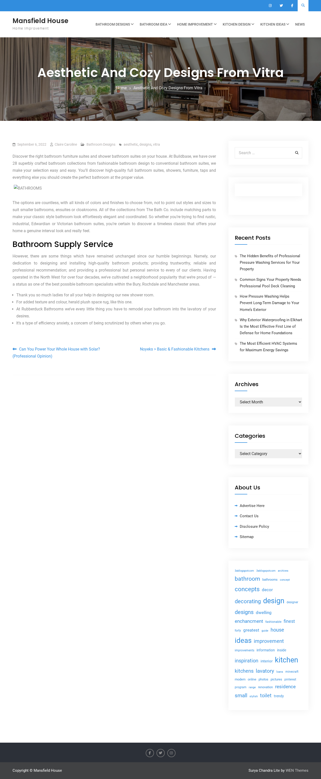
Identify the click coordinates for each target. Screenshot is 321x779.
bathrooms (270, 579)
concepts (247, 589)
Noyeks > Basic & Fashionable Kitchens (174, 349)
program (241, 687)
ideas (243, 640)
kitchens (244, 671)
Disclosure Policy (254, 526)
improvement (269, 641)
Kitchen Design (237, 24)
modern (240, 679)
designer (292, 602)
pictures (276, 679)
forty (238, 630)
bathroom (247, 578)
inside (281, 650)
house (277, 630)
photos (263, 679)
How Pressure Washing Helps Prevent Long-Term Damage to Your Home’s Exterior (269, 303)
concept (285, 579)
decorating (248, 601)
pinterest (290, 679)
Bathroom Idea (153, 24)
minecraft (291, 671)
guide (265, 630)
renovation (265, 687)
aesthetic (131, 144)
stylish (254, 696)
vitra (156, 144)
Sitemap (247, 537)
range (252, 687)
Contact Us (249, 516)
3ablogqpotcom (244, 570)
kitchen (286, 660)
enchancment (249, 621)
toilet (266, 696)
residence (285, 686)
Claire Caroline (66, 144)
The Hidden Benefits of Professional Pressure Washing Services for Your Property (270, 263)
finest (289, 621)
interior (267, 661)
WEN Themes (297, 770)
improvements (244, 650)
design (273, 600)
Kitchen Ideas (272, 24)
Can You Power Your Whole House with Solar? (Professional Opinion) (56, 353)
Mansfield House (40, 20)
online (252, 679)
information (266, 650)
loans (279, 671)
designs (145, 144)
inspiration (246, 661)
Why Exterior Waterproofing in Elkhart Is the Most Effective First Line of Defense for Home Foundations (271, 326)
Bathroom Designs (113, 24)
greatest (251, 630)
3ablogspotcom (266, 570)
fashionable (273, 622)
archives (283, 570)
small (241, 696)
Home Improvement (195, 24)
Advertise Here (252, 505)
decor (267, 589)
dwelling (264, 612)
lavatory (265, 671)
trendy (279, 696)
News (300, 24)
